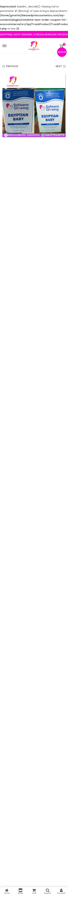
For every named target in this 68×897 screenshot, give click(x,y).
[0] (61, 46)
